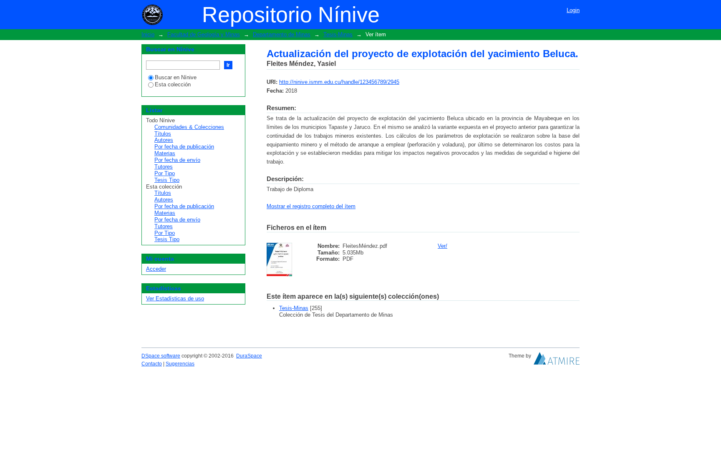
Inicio (147, 34)
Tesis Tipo (166, 180)
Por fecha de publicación (184, 147)
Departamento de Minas (281, 34)
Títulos (162, 134)
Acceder (156, 269)
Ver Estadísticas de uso (175, 298)
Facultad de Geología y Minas (203, 34)
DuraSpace (249, 356)
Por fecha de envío (177, 160)
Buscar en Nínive (176, 77)
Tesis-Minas (338, 34)
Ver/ (442, 246)
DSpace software (160, 356)
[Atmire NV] (557, 360)
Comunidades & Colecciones (189, 127)
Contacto (151, 364)
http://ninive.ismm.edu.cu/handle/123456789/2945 (339, 82)
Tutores (163, 167)
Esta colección (173, 84)
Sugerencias (180, 364)
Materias (164, 153)
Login (573, 10)
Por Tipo (164, 173)
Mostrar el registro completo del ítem (311, 206)
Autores (163, 140)
